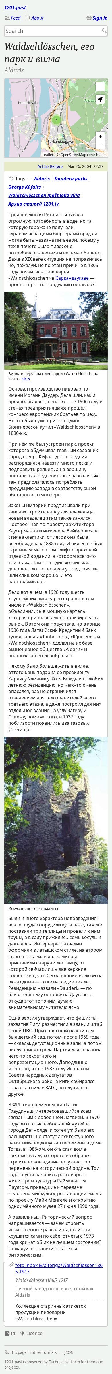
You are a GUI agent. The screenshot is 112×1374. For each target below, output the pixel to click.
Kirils (26, 379)
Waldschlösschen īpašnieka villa (44, 195)
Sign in (100, 18)
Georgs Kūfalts (24, 187)
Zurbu (54, 1361)
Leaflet (47, 154)
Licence (34, 1333)
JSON (69, 1352)
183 (10, 1333)
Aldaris (42, 178)
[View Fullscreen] (100, 86)
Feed (15, 18)
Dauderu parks (71, 178)
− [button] (100, 144)
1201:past (15, 7)
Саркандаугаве (72, 278)
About (37, 18)
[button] (100, 99)
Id (13, 1333)
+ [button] (100, 136)
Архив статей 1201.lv (33, 204)
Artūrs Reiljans (50, 166)
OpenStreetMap (73, 154)
